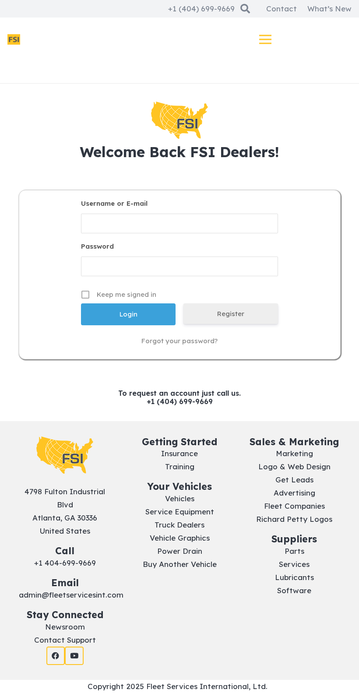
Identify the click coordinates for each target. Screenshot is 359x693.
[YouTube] (74, 656)
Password (97, 246)
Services (294, 564)
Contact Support (65, 639)
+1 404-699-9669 (65, 562)
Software (294, 590)
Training (179, 466)
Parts (294, 551)
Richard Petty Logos (294, 519)
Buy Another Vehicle (180, 564)
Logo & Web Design (294, 466)
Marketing (294, 453)
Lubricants (294, 577)
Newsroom (65, 626)
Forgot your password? (179, 341)
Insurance (179, 453)
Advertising (294, 492)
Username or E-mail (114, 203)
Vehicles (179, 498)
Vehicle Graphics (180, 537)
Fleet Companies (294, 505)
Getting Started (179, 441)
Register (230, 314)
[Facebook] (55, 656)
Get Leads (294, 479)
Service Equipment (179, 511)
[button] (265, 39)
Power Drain (179, 551)
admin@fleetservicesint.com (71, 594)
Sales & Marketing (294, 441)
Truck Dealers (179, 524)
